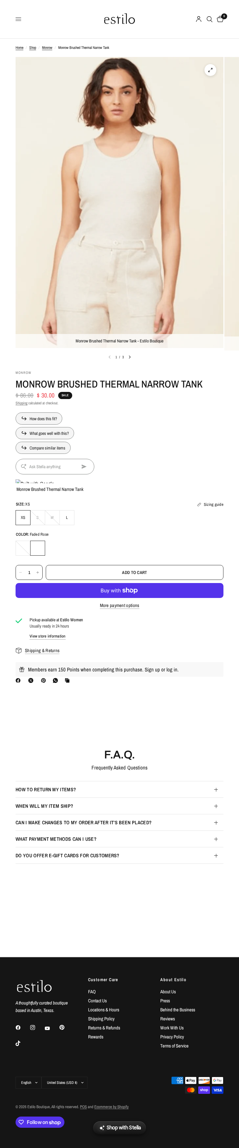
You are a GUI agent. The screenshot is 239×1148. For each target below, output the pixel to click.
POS (83, 1106)
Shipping (21, 403)
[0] (219, 19)
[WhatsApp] (56, 680)
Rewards (95, 1036)
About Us (168, 991)
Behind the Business (177, 1009)
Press (165, 1000)
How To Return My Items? (46, 789)
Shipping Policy (101, 1018)
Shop (32, 47)
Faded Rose (37, 548)
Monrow (47, 47)
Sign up (152, 669)
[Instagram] (37, 1027)
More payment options (119, 605)
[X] (32, 680)
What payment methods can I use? (56, 838)
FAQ (92, 991)
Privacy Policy (172, 1036)
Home (19, 47)
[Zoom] (210, 70)
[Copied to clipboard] (68, 680)
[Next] (129, 357)
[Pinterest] (45, 680)
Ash (23, 548)
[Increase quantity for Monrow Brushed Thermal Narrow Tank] (37, 572)
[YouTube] (52, 1028)
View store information (48, 636)
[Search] (209, 19)
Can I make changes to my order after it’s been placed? (84, 822)
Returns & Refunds (104, 1027)
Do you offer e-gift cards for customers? (68, 855)
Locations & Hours (103, 1009)
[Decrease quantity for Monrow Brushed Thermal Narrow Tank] (20, 572)
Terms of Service (174, 1045)
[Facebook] (19, 680)
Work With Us (172, 1027)
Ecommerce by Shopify (111, 1106)
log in (171, 669)
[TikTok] (22, 1043)
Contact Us (97, 1000)
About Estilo (173, 979)
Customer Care (103, 979)
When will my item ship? (44, 805)
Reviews (167, 1018)
